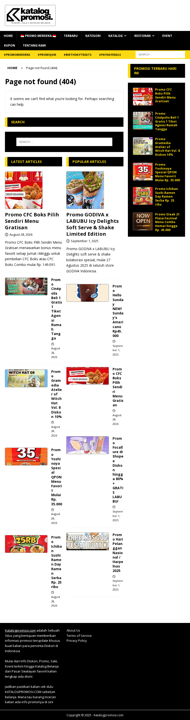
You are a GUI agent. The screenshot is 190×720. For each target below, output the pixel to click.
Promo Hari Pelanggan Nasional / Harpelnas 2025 (118, 552)
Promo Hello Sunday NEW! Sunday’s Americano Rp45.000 (118, 311)
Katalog (115, 36)
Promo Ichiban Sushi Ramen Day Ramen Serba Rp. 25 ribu (56, 562)
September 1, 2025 (84, 241)
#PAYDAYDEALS (110, 54)
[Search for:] (64, 142)
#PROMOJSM (47, 54)
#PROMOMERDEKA (17, 54)
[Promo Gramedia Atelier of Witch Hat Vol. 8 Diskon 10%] (26, 378)
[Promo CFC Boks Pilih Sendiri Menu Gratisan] (33, 190)
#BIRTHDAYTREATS (78, 54)
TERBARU (71, 36)
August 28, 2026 (20, 234)
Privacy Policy (77, 640)
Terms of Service (79, 635)
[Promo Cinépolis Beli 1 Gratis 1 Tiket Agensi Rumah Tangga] (26, 286)
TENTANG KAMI (34, 45)
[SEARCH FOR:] (160, 54)
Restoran (142, 36)
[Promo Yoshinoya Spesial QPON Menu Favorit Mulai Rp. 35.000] (26, 456)
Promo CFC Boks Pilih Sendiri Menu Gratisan (32, 221)
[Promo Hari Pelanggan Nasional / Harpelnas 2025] (87, 541)
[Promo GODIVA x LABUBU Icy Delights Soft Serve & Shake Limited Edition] (94, 190)
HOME (8, 36)
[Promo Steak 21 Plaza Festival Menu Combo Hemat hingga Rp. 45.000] (143, 221)
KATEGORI (93, 36)
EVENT (167, 36)
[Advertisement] (156, 266)
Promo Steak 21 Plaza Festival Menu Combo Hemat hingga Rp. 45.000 (167, 222)
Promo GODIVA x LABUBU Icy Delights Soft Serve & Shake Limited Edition (92, 224)
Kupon (9, 45)
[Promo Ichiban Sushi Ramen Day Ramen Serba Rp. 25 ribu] (26, 544)
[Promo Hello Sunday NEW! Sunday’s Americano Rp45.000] (87, 293)
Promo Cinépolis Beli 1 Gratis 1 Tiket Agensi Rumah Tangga (56, 308)
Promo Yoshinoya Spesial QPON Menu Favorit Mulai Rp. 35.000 (56, 476)
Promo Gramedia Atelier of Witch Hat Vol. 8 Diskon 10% (56, 394)
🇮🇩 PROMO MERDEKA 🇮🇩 (38, 36)
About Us (73, 630)
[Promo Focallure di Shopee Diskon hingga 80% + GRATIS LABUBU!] (87, 445)
